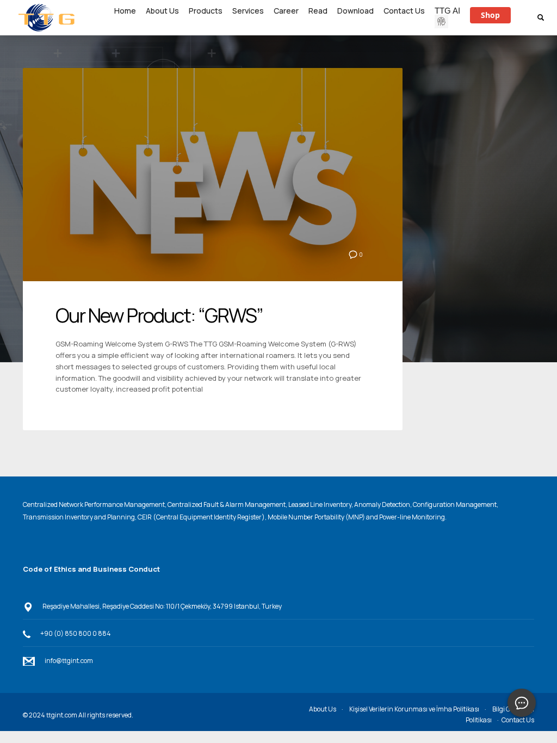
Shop (490, 15)
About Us (322, 709)
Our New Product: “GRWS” (159, 315)
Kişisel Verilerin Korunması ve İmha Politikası (414, 709)
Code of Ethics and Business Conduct (91, 569)
